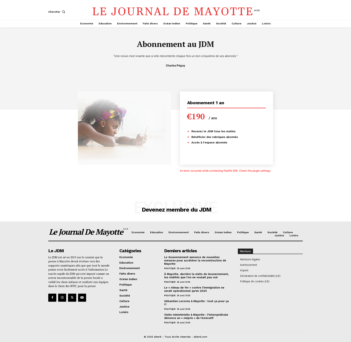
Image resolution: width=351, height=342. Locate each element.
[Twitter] (72, 298)
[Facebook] (52, 298)
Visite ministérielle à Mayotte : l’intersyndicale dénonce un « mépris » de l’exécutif (196, 316)
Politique (170, 268)
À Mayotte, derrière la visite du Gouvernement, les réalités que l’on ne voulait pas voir (196, 275)
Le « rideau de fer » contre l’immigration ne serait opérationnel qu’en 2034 (194, 289)
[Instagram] (62, 298)
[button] (57, 12)
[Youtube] (82, 298)
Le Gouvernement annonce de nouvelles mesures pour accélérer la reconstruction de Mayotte (195, 260)
